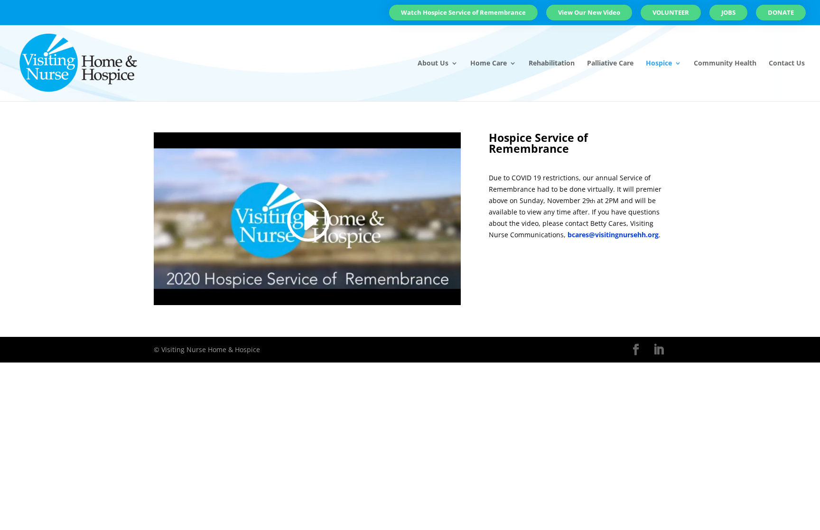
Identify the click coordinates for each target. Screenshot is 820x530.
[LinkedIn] (658, 350)
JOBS (728, 12)
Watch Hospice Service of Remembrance (463, 12)
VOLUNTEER (670, 12)
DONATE (781, 12)
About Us (433, 63)
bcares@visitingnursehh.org (613, 234)
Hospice (659, 63)
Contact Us (787, 63)
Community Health (725, 63)
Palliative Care (610, 63)
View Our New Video (589, 12)
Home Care (488, 63)
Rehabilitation (552, 63)
